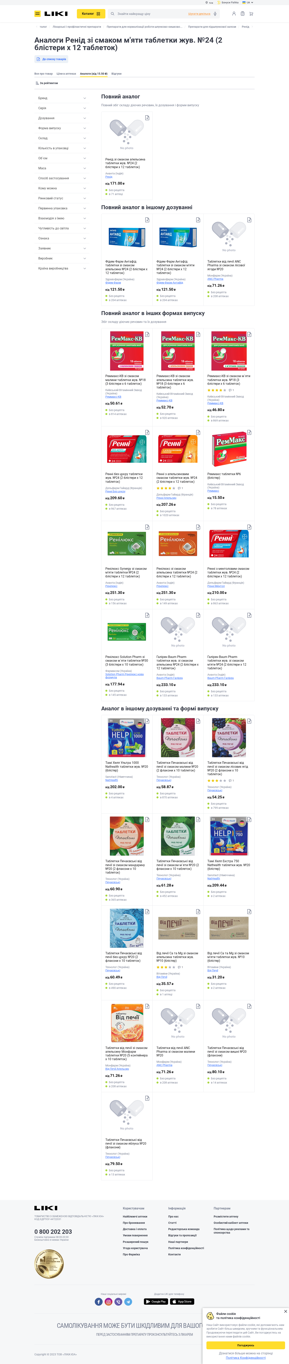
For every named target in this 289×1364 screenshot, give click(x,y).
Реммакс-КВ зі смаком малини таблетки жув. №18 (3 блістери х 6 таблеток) (125, 379)
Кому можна (47, 188)
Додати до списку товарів (147, 118)
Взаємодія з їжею (51, 218)
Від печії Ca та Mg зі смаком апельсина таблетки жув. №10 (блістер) (177, 957)
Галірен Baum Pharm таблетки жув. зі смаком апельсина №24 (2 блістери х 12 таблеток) (177, 662)
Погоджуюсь (245, 1345)
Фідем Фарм (113, 282)
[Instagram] (108, 1302)
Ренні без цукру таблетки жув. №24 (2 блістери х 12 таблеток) (124, 477)
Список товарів (242, 13)
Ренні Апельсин (166, 497)
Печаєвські (163, 780)
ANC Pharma (215, 278)
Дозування (46, 118)
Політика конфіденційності (186, 1248)
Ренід (108, 176)
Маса (42, 168)
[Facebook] (99, 1302)
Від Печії (161, 976)
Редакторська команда (184, 1229)
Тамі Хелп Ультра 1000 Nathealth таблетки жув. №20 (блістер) (126, 766)
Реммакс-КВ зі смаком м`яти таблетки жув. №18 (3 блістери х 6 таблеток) (228, 379)
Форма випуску (49, 128)
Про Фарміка (131, 1254)
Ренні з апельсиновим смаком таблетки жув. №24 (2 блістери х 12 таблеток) (176, 477)
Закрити (285, 1311)
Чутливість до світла (53, 228)
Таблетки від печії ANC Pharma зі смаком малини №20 (175, 1051)
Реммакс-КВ (113, 396)
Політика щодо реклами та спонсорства (231, 1231)
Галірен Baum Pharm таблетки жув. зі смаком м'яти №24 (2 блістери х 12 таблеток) (226, 662)
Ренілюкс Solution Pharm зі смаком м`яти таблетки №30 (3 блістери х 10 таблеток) (126, 660)
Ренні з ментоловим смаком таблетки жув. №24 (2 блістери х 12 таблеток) (228, 572)
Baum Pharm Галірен (169, 678)
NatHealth (111, 780)
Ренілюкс (111, 586)
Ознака (43, 238)
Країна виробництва (53, 268)
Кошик (251, 13)
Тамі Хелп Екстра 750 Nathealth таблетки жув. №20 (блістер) (228, 864)
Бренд (42, 98)
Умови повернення (135, 1235)
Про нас (173, 1216)
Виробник (45, 258)
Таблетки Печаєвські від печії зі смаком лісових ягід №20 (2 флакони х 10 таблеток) (227, 768)
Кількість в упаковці (53, 148)
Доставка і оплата (135, 1229)
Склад (43, 138)
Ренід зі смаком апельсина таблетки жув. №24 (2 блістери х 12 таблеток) (125, 163)
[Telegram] (128, 1302)
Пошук (112, 13)
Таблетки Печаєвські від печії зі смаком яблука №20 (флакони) (125, 1143)
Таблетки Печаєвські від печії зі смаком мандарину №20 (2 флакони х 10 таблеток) (125, 866)
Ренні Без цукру (115, 491)
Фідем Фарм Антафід (169, 282)
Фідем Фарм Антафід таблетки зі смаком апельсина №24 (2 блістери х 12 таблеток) (126, 267)
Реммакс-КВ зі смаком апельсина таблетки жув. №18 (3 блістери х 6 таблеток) (175, 381)
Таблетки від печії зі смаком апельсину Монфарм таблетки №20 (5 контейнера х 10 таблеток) (126, 1053)
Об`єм (42, 158)
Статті (172, 1222)
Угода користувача (135, 1248)
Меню (37, 14)
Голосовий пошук (215, 14)
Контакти (174, 1254)
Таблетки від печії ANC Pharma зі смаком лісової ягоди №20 (226, 265)
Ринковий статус (50, 198)
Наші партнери (178, 1241)
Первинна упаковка (52, 208)
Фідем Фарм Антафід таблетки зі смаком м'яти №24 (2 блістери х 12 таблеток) (175, 267)
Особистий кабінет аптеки (231, 1222)
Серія (42, 108)
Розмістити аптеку (226, 1216)
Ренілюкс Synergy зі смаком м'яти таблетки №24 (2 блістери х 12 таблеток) (126, 572)
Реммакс (213, 490)
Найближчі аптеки (135, 1216)
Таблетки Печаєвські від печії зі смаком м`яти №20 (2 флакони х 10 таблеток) (177, 864)
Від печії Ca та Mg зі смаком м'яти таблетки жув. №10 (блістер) (228, 957)
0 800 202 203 (53, 1231)
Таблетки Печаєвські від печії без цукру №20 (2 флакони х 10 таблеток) (123, 957)
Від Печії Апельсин (117, 1068)
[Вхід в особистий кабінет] (234, 13)
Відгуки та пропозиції (182, 1235)
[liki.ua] (56, 14)
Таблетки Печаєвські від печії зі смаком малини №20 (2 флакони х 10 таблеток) (177, 766)
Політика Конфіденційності (246, 1358)
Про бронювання (134, 1222)
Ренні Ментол (216, 586)
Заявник (44, 248)
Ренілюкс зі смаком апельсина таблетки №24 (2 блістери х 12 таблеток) (176, 572)
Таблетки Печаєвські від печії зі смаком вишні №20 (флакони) (227, 1051)
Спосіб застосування (53, 178)
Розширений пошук (135, 1241)
